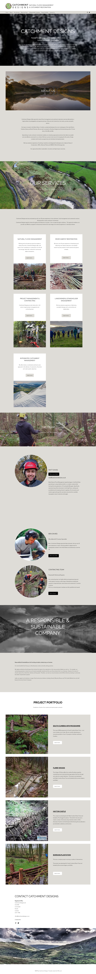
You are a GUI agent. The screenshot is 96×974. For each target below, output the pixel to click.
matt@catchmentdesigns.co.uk (57, 477)
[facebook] (87, 12)
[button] (57, 786)
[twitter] (89, 12)
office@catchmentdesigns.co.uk (22, 916)
